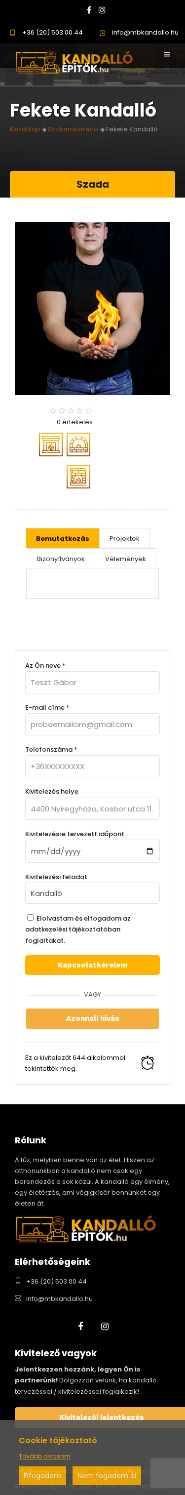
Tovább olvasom (45, 1456)
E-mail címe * (47, 707)
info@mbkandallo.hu (145, 32)
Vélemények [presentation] (125, 559)
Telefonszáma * (51, 749)
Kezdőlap (25, 129)
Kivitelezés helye (51, 791)
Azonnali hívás (92, 1018)
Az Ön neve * (45, 665)
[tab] (63, 538)
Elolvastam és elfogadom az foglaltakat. (78, 929)
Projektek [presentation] (125, 538)
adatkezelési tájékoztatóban (72, 929)
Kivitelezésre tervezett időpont (74, 834)
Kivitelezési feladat (56, 877)
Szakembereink (73, 129)
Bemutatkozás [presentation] (62, 538)
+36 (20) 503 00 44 (52, 32)
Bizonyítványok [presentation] (61, 559)
